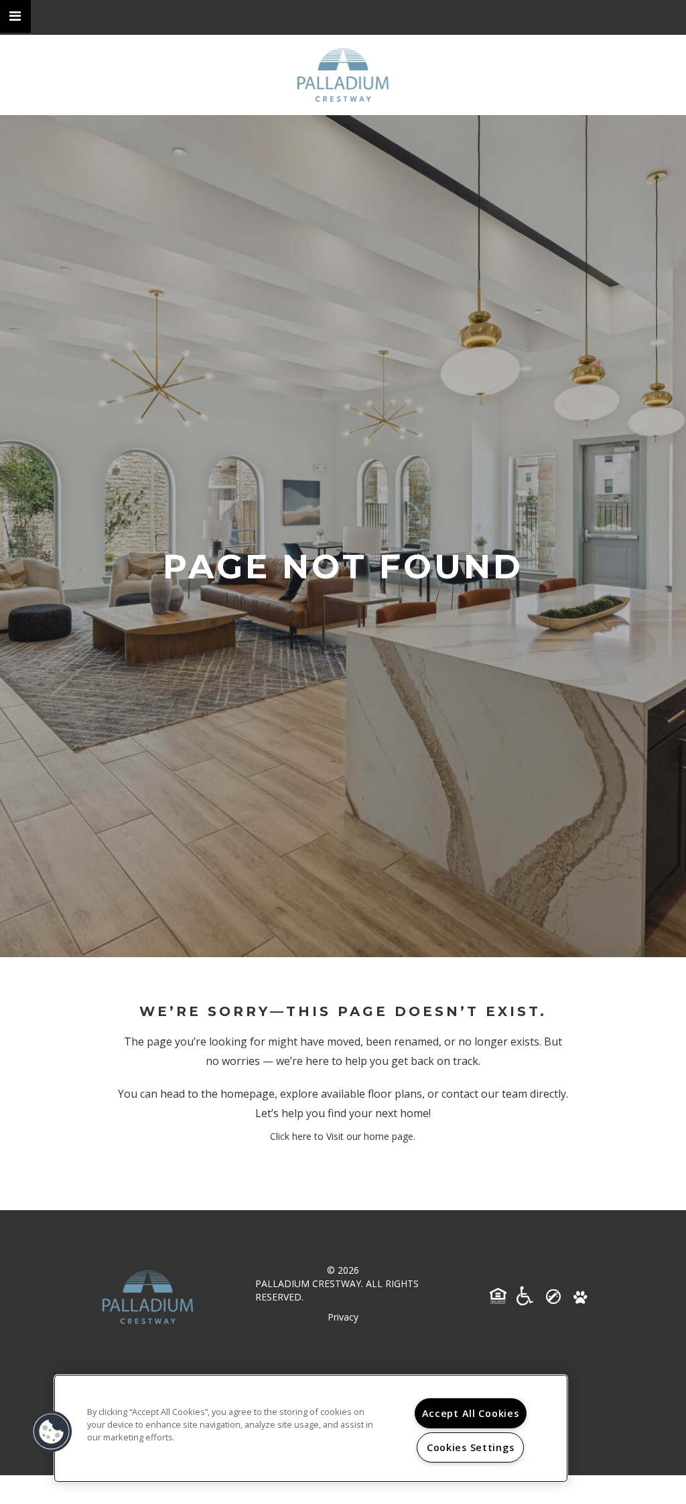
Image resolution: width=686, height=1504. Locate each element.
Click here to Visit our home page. (342, 1136)
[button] (15, 16)
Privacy (343, 1317)
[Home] (343, 75)
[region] (311, 1428)
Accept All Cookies (470, 1413)
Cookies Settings (470, 1447)
